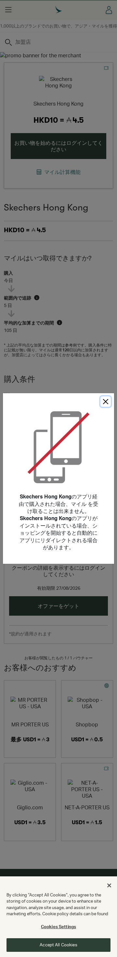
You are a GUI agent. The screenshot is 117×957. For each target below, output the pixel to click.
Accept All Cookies (58, 944)
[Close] (105, 401)
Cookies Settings (58, 926)
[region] (58, 916)
